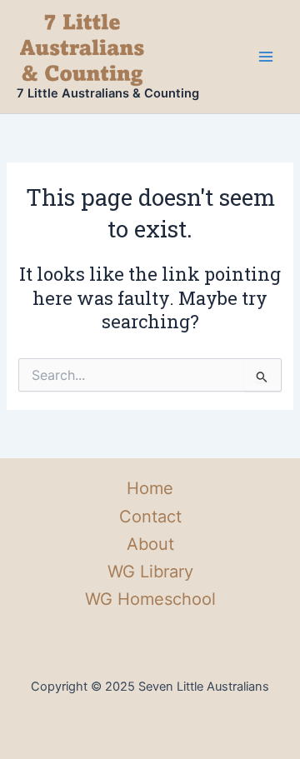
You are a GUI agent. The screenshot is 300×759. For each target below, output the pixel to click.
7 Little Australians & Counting (108, 93)
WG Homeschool (150, 599)
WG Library (150, 572)
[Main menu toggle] (265, 56)
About (150, 544)
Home (150, 488)
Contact (150, 517)
